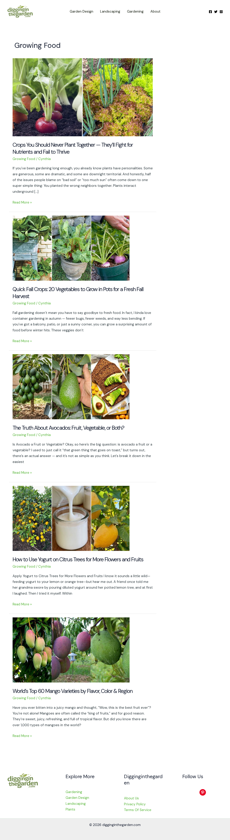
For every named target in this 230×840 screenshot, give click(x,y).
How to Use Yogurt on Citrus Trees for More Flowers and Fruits (78, 559)
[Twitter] (215, 11)
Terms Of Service (137, 810)
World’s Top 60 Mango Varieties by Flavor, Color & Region (72, 691)
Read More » (22, 202)
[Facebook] (210, 11)
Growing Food (24, 159)
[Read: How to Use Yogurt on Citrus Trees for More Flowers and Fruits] (71, 518)
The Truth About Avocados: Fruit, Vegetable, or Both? (68, 427)
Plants (70, 809)
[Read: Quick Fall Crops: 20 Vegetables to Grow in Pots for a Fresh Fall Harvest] (71, 248)
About (155, 11)
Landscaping (110, 11)
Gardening (135, 11)
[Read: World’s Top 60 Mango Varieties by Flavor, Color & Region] (71, 649)
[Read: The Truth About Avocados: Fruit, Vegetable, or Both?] (71, 386)
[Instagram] (221, 11)
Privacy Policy (135, 804)
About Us (131, 798)
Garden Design (81, 11)
